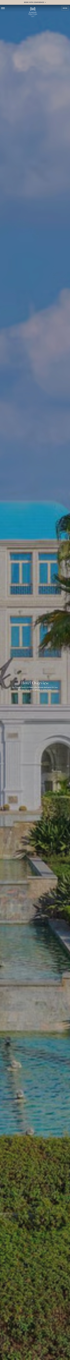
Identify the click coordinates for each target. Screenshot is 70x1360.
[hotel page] (32, 8)
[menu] (3, 8)
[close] (45, 2)
